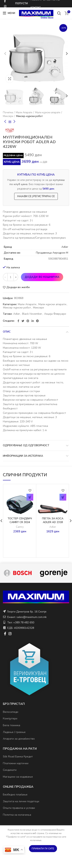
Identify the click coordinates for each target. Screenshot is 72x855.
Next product (14, 122)
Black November (32, 314)
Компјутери (10, 718)
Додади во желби (18, 287)
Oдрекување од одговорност (26, 445)
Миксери (8, 116)
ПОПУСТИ (21, 3)
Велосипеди (10, 712)
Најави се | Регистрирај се (36, 196)
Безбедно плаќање (15, 794)
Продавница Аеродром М (52, 253)
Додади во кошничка (42, 277)
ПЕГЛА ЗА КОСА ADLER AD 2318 (52, 520)
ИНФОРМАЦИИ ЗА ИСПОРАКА (23, 456)
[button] (29, 497)
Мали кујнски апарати (47, 112)
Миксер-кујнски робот (29, 116)
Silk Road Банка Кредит (18, 756)
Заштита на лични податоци (21, 801)
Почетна (8, 112)
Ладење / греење (14, 732)
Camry (20, 527)
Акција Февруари (55, 314)
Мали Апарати (24, 112)
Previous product (5, 122)
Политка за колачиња (17, 815)
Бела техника (11, 725)
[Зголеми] (9, 79)
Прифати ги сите (43, 848)
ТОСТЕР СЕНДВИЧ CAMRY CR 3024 (19, 520)
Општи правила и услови (19, 808)
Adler (64, 247)
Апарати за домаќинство (19, 739)
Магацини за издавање (18, 777)
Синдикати (10, 770)
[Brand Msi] (54, 573)
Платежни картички (15, 763)
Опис (7, 332)
